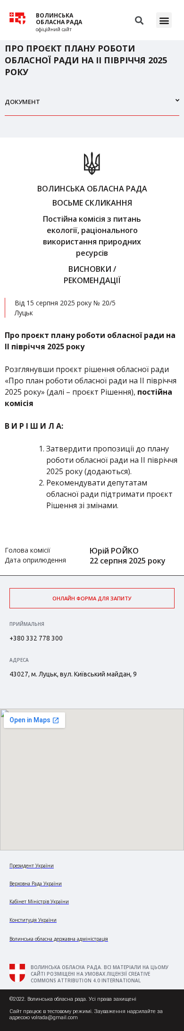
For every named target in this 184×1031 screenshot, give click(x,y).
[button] (164, 20)
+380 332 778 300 (36, 638)
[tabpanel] (92, 357)
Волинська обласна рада (59, 19)
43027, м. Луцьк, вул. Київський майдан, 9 (73, 674)
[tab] (92, 105)
